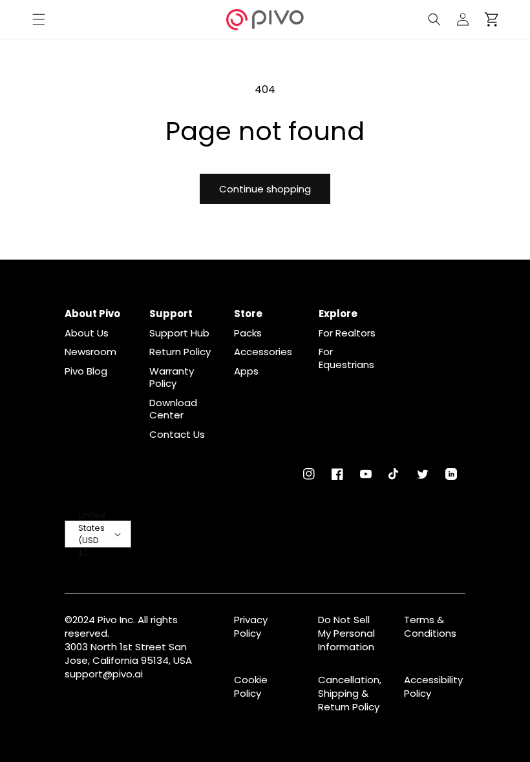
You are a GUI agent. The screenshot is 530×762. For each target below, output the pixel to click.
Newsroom (90, 351)
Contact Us (177, 434)
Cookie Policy (251, 686)
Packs (248, 333)
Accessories (263, 351)
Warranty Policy (171, 377)
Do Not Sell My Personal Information (346, 633)
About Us (87, 333)
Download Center (173, 409)
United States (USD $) (91, 534)
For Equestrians (346, 358)
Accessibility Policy (433, 686)
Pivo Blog (86, 371)
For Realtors (347, 333)
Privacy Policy (251, 626)
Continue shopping (265, 189)
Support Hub (179, 333)
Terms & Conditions (430, 626)
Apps (246, 371)
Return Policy (180, 351)
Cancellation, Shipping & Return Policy (349, 693)
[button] (39, 19)
